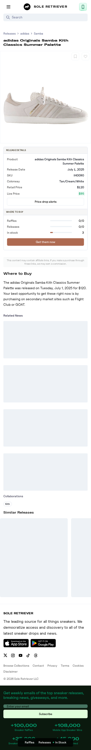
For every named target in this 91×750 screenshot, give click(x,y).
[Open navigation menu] (8, 6)
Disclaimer (10, 671)
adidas (24, 33)
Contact (38, 665)
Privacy (52, 665)
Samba (38, 33)
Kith (7, 504)
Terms (65, 665)
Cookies (78, 665)
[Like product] (85, 56)
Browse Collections (16, 665)
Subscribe (45, 714)
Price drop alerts (46, 201)
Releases (9, 33)
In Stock (60, 742)
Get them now (45, 242)
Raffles (29, 742)
